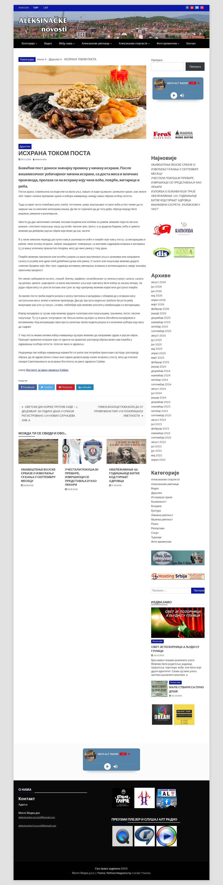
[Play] (174, 95)
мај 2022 (156, 455)
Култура (156, 510)
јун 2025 (156, 344)
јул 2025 (156, 340)
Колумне (156, 506)
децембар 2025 (160, 317)
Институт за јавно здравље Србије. (47, 370)
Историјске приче (161, 497)
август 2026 (158, 282)
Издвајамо (161, 602)
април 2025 (158, 353)
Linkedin (86, 387)
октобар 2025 (159, 326)
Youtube (192, 7)
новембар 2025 (160, 322)
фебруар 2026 (160, 308)
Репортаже (158, 528)
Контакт (191, 43)
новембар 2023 (160, 406)
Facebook (187, 7)
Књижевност (158, 501)
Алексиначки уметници (95, 43)
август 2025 (158, 335)
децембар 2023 (160, 402)
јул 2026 (156, 286)
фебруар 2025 (160, 362)
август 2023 (158, 419)
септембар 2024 (161, 384)
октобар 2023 (159, 411)
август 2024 (158, 388)
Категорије (28, 43)
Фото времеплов (167, 43)
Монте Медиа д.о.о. (84, 873)
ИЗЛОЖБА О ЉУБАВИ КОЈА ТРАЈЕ (173, 191)
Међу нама (65, 43)
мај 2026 (156, 295)
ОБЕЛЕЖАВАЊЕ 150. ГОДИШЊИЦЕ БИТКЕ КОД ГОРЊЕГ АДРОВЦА (124, 475)
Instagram (202, 7)
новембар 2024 (160, 375)
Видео (48, 43)
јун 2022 (156, 450)
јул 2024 (156, 393)
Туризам (156, 537)
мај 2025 (156, 348)
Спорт (155, 532)
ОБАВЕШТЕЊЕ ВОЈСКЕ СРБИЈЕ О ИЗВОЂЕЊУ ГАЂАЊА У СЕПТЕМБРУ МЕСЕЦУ (38, 475)
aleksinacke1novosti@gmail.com (37, 825)
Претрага (156, 60)
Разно (154, 523)
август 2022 (158, 442)
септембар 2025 (161, 331)
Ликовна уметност (162, 515)
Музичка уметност (162, 519)
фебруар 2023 (160, 428)
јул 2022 (156, 446)
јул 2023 (156, 424)
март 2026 (157, 304)
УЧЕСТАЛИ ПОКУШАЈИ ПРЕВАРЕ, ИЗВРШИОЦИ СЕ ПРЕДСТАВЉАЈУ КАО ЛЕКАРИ (81, 477)
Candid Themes (141, 873)
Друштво (25, 146)
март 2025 (157, 357)
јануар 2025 (158, 366)
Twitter (197, 7)
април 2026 (158, 300)
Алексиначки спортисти (133, 43)
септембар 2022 (161, 437)
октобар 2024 (159, 379)
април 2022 (158, 459)
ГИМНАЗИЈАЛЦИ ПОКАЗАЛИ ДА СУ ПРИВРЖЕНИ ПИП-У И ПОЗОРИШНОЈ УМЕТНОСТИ (118, 411)
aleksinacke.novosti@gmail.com (36, 817)
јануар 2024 (158, 397)
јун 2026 (156, 291)
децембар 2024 (160, 371)
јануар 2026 (158, 313)
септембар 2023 (161, 415)
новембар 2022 (160, 433)
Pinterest (66, 387)
